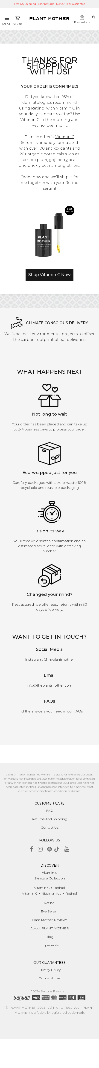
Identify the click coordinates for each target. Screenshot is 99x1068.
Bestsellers (82, 22)
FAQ (49, 810)
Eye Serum (49, 911)
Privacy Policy (50, 970)
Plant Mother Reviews (49, 920)
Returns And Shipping (49, 819)
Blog (49, 937)
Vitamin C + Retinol (49, 888)
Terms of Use (49, 978)
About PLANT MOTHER (49, 928)
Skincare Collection (49, 878)
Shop (17, 24)
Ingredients (49, 945)
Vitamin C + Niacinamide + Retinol (49, 893)
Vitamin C (49, 873)
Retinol (49, 903)
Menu (7, 24)
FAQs (78, 711)
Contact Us (49, 827)
